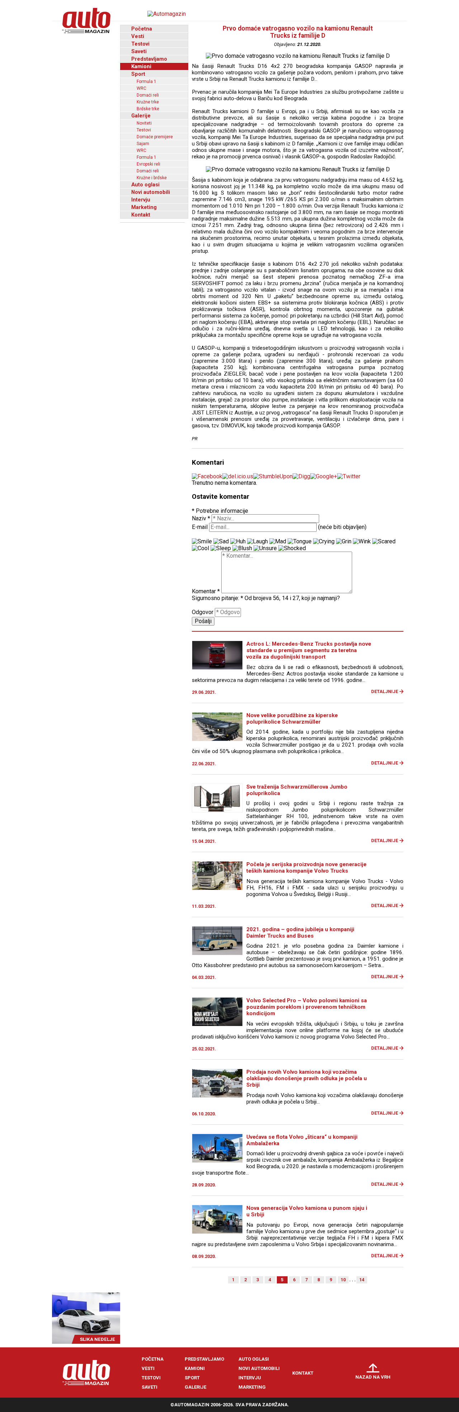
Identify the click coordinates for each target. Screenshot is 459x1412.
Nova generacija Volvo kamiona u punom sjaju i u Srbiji (306, 1211)
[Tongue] (300, 541)
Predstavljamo (149, 59)
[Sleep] (220, 548)
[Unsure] (265, 548)
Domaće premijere (155, 136)
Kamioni (141, 66)
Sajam (143, 143)
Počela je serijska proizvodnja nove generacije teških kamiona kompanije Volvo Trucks (306, 867)
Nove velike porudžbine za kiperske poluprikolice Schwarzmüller (292, 718)
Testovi (140, 44)
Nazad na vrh (373, 1377)
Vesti (137, 36)
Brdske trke (148, 108)
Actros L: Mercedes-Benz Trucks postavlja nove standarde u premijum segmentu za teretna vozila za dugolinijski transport (308, 650)
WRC (141, 88)
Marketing (144, 207)
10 (343, 1279)
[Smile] (202, 541)
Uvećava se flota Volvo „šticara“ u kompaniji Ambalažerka (302, 1140)
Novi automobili (150, 192)
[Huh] (238, 541)
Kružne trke (148, 101)
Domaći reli (148, 95)
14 (361, 1279)
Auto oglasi (145, 184)
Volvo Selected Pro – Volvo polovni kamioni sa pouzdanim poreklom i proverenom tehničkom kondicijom (306, 1007)
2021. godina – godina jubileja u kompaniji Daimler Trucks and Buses (300, 932)
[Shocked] (292, 548)
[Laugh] (257, 541)
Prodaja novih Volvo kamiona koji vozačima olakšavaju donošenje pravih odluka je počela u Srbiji (306, 1078)
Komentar (206, 591)
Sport (138, 74)
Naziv (201, 518)
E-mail (200, 527)
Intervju (140, 199)
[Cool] (200, 548)
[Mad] (277, 541)
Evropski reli (148, 164)
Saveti (139, 51)
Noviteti (144, 123)
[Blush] (242, 548)
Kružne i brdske (152, 177)
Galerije (141, 115)
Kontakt (140, 215)
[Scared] (384, 541)
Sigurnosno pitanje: (217, 598)
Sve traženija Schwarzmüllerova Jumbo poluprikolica (296, 790)
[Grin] (343, 541)
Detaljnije (384, 691)
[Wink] (362, 541)
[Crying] (324, 541)
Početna (141, 28)
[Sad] (221, 541)
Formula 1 (146, 81)
